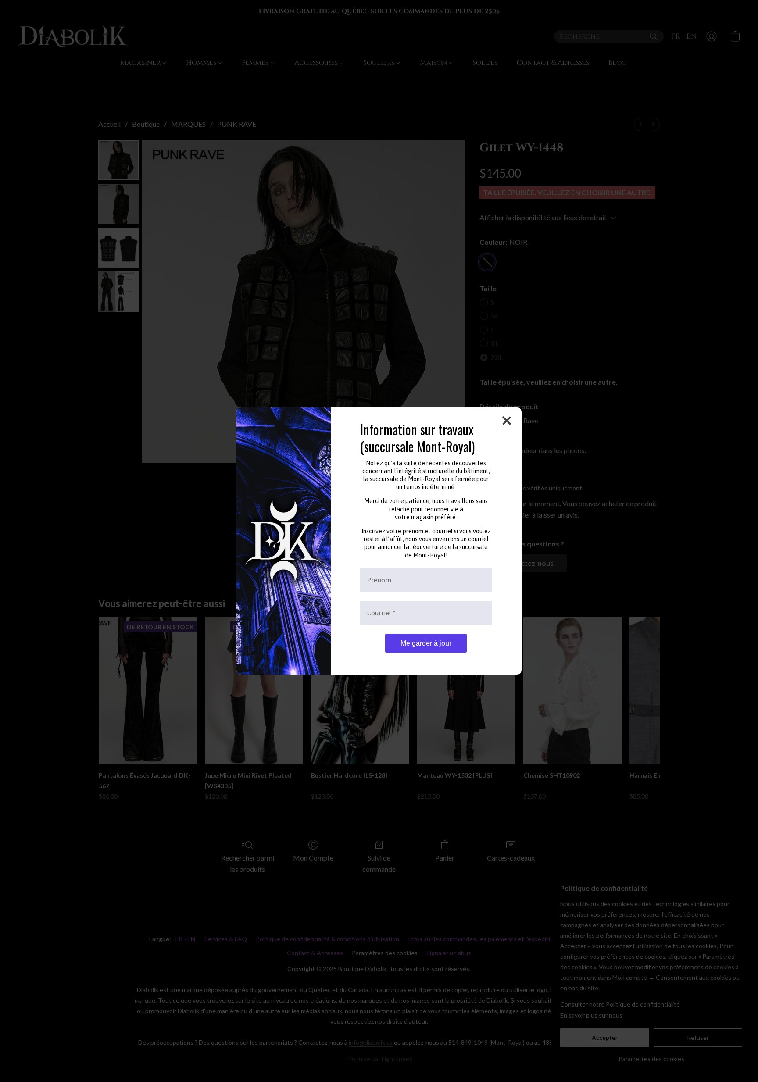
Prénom (379, 580)
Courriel (381, 613)
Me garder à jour (425, 643)
